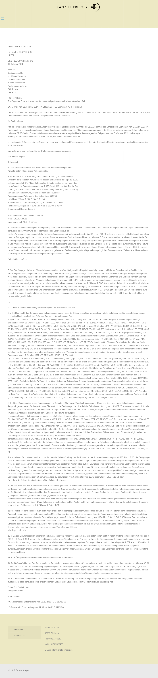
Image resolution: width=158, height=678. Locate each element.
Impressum (18, 629)
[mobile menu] (2, 18)
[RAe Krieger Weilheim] (79, 7)
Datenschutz (19, 635)
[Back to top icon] (143, 671)
